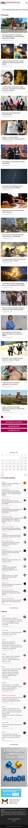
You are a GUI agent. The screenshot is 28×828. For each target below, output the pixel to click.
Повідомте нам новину (15, 422)
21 (17, 466)
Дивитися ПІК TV (15, 430)
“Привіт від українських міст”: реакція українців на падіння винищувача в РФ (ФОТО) (13, 62)
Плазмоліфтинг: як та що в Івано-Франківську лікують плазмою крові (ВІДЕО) (12, 334)
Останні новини (8, 478)
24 (2, 469)
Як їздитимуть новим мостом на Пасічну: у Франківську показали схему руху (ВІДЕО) (12, 502)
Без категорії (5, 549)
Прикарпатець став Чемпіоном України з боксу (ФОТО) (13, 162)
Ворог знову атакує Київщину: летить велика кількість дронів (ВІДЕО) (12, 186)
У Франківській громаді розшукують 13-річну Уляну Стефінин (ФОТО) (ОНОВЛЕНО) (12, 511)
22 (21, 466)
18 (6, 466)
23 (25, 466)
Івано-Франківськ (6, 489)
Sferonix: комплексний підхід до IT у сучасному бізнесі (11, 560)
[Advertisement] (11, 441)
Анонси (3, 574)
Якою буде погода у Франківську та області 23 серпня (11, 484)
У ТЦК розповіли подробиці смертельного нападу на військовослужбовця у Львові (9, 568)
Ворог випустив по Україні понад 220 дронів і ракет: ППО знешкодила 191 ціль (11, 601)
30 (25, 469)
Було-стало (5, 630)
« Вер (2, 475)
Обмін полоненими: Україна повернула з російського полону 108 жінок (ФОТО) (13, 308)
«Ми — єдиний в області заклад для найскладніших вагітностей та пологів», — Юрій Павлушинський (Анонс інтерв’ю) (11, 659)
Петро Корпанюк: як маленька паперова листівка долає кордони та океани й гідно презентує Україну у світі (11, 736)
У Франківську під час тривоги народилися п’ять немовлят (10, 383)
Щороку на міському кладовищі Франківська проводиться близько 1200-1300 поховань (13, 408)
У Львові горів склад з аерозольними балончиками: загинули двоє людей (11, 536)
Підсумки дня (15, 426)
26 (10, 469)
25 (6, 469)
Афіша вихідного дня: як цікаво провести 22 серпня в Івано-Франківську (10, 577)
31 (2, 472)
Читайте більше (14, 608)
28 (17, 469)
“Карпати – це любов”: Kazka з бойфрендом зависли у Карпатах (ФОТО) (13, 138)
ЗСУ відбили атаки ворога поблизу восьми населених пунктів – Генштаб (14, 259)
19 (10, 466)
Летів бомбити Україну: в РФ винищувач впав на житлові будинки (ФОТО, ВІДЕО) (13, 284)
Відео (3, 666)
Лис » (25, 475)
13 (14, 463)
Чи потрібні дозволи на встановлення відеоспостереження (11, 585)
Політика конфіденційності (14, 819)
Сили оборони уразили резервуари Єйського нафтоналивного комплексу (12, 528)
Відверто (4, 682)
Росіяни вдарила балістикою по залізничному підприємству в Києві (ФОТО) (11, 593)
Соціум (3, 482)
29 (21, 469)
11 (6, 463)
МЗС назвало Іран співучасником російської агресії (11, 113)
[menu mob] (26, 3)
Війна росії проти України (8, 526)
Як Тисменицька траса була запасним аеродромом (12, 725)
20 (14, 466)
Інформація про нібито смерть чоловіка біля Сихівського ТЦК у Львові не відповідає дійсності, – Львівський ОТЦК (12, 520)
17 (2, 466)
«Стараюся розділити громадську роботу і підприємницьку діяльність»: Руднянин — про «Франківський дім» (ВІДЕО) (12, 493)
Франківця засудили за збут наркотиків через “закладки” (13, 211)
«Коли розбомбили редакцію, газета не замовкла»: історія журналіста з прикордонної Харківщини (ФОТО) (12, 699)
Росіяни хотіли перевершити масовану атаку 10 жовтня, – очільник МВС (13, 235)
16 (25, 463)
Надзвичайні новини (7, 516)
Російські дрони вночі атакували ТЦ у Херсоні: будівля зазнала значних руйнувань (11, 552)
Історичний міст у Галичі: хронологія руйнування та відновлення (12, 633)
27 (14, 469)
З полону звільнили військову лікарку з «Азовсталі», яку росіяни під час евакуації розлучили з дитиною (13, 88)
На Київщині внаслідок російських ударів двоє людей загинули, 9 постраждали (11, 544)
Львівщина (4, 533)
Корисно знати (5, 558)
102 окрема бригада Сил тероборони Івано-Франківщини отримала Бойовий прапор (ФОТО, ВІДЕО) (13, 36)
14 (17, 463)
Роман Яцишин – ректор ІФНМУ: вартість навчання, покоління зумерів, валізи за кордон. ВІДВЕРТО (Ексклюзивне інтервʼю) (12, 687)
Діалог (4, 611)
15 (21, 463)
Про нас (14, 820)
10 (2, 463)
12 (10, 463)
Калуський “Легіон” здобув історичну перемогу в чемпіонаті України (12, 359)
